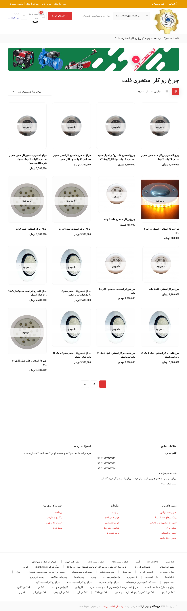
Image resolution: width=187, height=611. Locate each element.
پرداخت (58, 512)
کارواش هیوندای (60, 587)
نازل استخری (151, 577)
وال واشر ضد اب (111, 577)
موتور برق (172, 527)
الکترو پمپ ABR (120, 561)
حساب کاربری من (53, 522)
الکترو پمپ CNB (96, 561)
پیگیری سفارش (16, 4)
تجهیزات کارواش (168, 538)
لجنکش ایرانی (146, 572)
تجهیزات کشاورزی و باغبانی (163, 522)
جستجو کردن (58, 15)
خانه (177, 38)
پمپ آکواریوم (37, 577)
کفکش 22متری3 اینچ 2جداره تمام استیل (134, 592)
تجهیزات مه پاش (168, 512)
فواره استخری (167, 572)
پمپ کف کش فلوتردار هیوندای (141, 582)
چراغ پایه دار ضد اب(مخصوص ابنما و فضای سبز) (114, 587)
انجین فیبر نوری (72, 561)
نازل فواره (132, 577)
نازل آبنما (169, 577)
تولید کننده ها (112, 532)
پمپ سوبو (169, 582)
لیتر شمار (126, 572)
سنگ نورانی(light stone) (47, 566)
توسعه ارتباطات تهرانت (113, 606)
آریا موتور (173, 4)
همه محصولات (158, 4)
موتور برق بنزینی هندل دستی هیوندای (46, 572)
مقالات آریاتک (32, 4)
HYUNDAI (152, 561)
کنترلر (22, 592)
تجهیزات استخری (168, 532)
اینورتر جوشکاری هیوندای (44, 561)
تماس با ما (46, 4)
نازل (18, 572)
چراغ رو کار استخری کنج (48, 582)
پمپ (93, 577)
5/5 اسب (169, 561)
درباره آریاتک (60, 4)
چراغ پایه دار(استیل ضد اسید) (159, 587)
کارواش (79, 587)
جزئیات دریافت (112, 517)
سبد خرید (57, 527)
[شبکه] (175, 91)
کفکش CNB (101, 592)
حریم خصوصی (112, 522)
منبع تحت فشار (107, 572)
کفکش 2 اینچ (23, 587)
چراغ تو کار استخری (109, 582)
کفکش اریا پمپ (61, 592)
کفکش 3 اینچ (168, 592)
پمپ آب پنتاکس (59, 577)
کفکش (40, 587)
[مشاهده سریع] (160, 140)
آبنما (138, 561)
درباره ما (115, 512)
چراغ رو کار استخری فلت (79, 582)
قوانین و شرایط (111, 527)
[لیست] (166, 91)
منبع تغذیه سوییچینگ (82, 572)
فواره (25, 566)
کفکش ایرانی (39, 592)
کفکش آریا (82, 592)
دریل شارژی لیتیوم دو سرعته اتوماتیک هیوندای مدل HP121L (96, 566)
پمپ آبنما (79, 577)
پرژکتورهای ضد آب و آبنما (164, 517)
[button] (131, 16)
